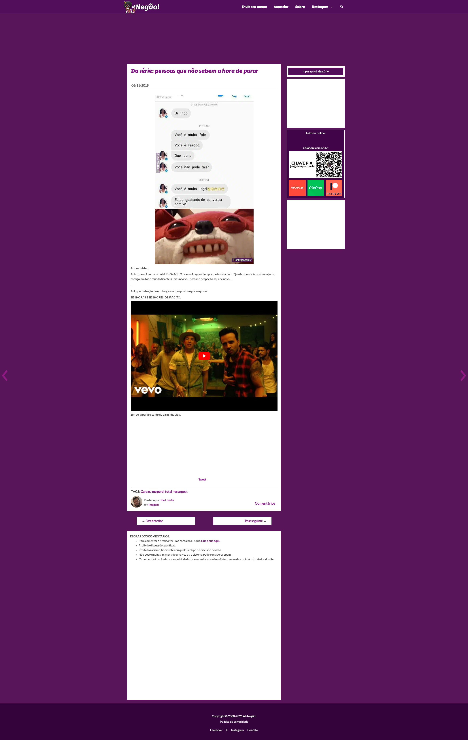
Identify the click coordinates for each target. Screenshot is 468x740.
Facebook (216, 730)
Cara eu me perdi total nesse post (164, 491)
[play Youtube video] (204, 356)
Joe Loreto (167, 500)
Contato (252, 730)
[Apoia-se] (298, 187)
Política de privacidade (234, 721)
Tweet (202, 479)
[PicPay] (316, 187)
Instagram (237, 730)
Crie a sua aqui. (210, 540)
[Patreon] (334, 187)
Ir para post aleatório (316, 71)
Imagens (154, 504)
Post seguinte (255, 521)
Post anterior (152, 521)
